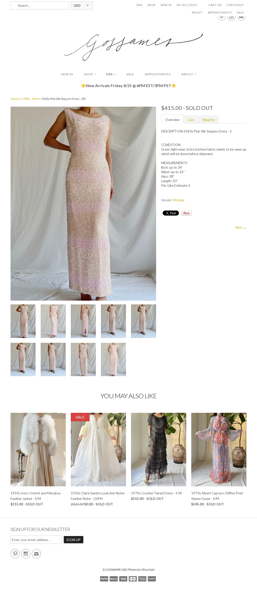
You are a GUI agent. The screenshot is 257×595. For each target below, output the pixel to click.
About (197, 12)
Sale (240, 12)
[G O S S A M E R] (128, 42)
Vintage (178, 200)
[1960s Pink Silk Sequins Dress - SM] (23, 321)
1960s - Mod (29, 99)
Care (190, 120)
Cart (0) (215, 5)
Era (139, 5)
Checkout (235, 5)
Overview (172, 120)
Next (238, 227)
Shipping (208, 120)
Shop (151, 5)
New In (166, 5)
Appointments (220, 12)
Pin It (186, 213)
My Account (187, 5)
